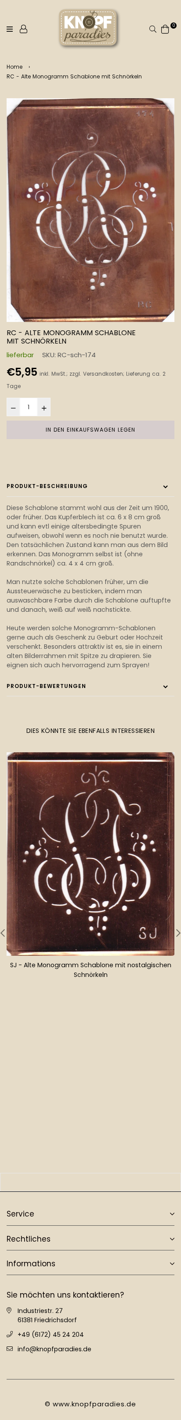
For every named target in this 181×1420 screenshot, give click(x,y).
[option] (90, 210)
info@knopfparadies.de (54, 1348)
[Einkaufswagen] (165, 28)
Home (14, 66)
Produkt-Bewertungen (46, 686)
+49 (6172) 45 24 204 (51, 1333)
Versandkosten (103, 373)
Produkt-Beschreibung (47, 486)
